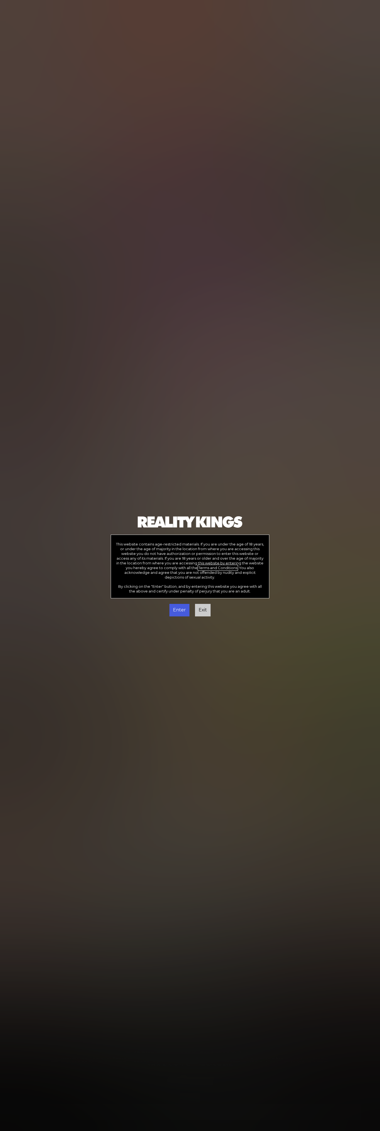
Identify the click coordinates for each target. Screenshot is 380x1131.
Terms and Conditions (217, 568)
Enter (179, 610)
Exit (203, 610)
